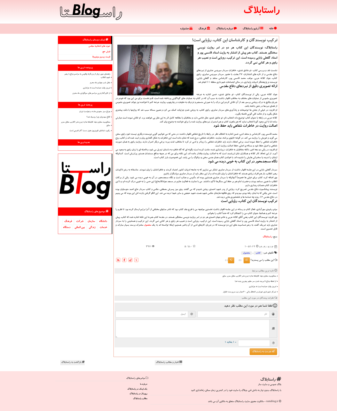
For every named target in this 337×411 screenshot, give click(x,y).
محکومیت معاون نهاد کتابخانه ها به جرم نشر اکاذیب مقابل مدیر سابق (249, 276)
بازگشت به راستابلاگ (71, 362)
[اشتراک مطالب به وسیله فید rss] (118, 260)
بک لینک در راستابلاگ (137, 389)
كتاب (258, 253)
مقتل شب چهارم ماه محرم (100, 83)
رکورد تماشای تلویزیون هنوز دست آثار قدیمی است (89, 131)
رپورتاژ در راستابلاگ (138, 394)
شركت (79, 221)
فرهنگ (202, 28)
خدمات (103, 227)
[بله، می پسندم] (247, 260)
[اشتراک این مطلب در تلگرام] (130, 260)
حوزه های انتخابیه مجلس (99, 46)
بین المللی (79, 227)
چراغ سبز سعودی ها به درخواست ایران (94, 112)
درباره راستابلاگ (225, 28)
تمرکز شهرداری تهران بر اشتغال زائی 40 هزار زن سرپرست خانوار (249, 292)
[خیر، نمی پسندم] (231, 260)
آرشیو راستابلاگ (251, 28)
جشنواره (184, 28)
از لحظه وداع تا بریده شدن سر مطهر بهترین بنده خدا (255, 281)
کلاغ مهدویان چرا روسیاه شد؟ (98, 117)
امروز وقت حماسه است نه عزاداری (262, 287)
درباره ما (143, 384)
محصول (147, 225)
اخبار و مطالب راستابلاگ (167, 362)
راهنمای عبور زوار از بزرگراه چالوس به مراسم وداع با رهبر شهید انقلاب (87, 76)
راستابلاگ (261, 11)
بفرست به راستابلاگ (262, 351)
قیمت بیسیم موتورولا (101, 57)
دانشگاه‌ (103, 221)
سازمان (91, 221)
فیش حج (106, 52)
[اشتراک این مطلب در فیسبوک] (124, 260)
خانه (271, 28)
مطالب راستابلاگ (140, 399)
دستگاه (66, 227)
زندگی (92, 227)
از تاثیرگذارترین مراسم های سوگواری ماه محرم (91, 93)
